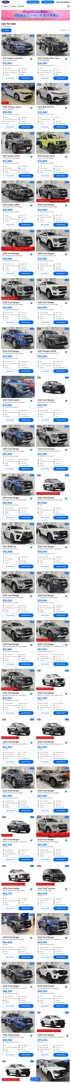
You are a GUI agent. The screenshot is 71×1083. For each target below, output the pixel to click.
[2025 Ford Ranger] (53, 191)
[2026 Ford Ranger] (53, 240)
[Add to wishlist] (31, 59)
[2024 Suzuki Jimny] (53, 143)
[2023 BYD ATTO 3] (53, 94)
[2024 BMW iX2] (18, 533)
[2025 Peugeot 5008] (53, 338)
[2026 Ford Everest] (18, 875)
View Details (10, 78)
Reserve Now (26, 78)
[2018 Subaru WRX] (18, 191)
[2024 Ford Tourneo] (53, 875)
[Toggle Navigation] (68, 6)
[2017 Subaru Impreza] (18, 45)
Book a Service (48, 2)
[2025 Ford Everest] (18, 387)
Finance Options (33, 2)
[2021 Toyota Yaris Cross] (53, 45)
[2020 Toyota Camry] (18, 94)
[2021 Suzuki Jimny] (18, 143)
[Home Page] (5, 2)
